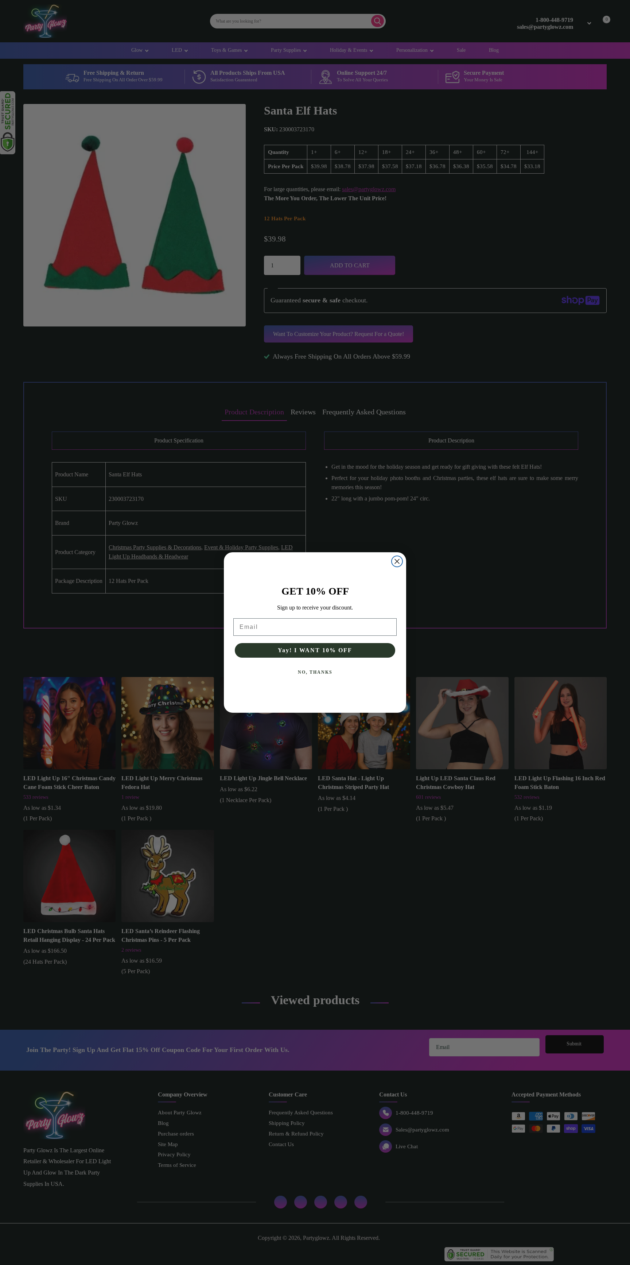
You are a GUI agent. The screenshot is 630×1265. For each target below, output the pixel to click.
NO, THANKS (315, 672)
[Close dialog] (397, 561)
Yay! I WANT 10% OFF (315, 650)
